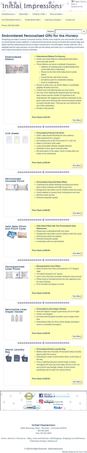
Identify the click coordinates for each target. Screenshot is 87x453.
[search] (83, 31)
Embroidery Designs (38, 441)
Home (3, 438)
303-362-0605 (43, 431)
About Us (11, 438)
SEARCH (50, 31)
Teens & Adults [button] (56, 14)
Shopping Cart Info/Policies (74, 438)
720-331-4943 (45, 433)
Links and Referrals (40, 438)
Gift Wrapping (55, 438)
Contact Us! (70, 20)
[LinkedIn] (31, 407)
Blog (30, 438)
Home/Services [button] (8, 14)
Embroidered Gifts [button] (32, 20)
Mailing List (52, 441)
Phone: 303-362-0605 (10, 25)
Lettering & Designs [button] (53, 20)
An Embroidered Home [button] (11, 20)
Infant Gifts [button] (23, 14)
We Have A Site (81, 452)
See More (77, 120)
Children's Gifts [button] (39, 14)
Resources (21, 438)
